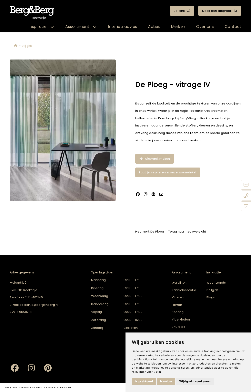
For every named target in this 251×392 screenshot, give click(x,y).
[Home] (16, 46)
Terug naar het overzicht (187, 231)
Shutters (178, 327)
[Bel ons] (246, 196)
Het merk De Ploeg (149, 231)
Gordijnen (179, 282)
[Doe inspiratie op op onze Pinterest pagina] (155, 195)
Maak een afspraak (217, 11)
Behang (178, 312)
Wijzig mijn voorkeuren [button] (195, 381)
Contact (233, 26)
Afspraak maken (157, 159)
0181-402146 (34, 297)
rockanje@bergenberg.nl (39, 305)
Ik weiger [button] (166, 381)
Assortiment (77, 26)
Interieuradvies (122, 26)
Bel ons (179, 11)
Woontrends (216, 282)
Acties (154, 26)
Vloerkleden (181, 319)
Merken (178, 26)
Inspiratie (38, 26)
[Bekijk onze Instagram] (147, 195)
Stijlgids (212, 290)
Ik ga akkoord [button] (144, 381)
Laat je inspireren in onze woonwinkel (167, 172)
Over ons (205, 26)
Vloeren (178, 297)
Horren (177, 305)
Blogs (210, 297)
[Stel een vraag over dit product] (163, 195)
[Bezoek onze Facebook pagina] (139, 195)
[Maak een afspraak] (246, 207)
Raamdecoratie (184, 290)
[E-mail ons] (246, 185)
